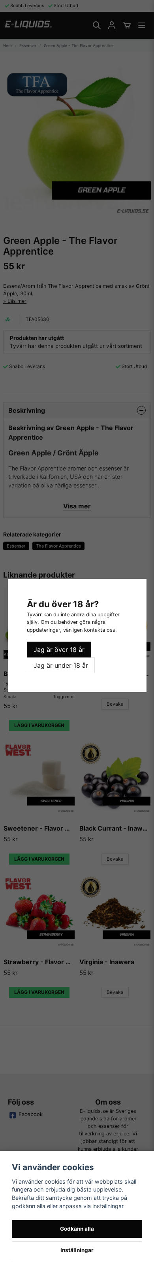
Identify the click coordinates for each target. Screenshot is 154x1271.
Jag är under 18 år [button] (61, 665)
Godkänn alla (77, 1229)
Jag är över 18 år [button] (59, 649)
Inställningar (77, 1250)
